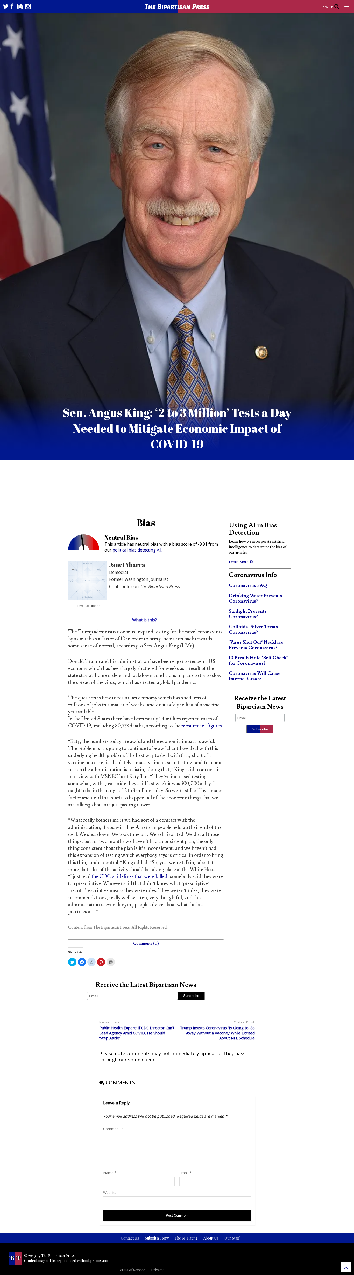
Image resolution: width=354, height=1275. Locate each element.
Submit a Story (157, 1238)
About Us (210, 1238)
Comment (113, 1128)
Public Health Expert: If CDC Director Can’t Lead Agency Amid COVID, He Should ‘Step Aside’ (136, 1032)
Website (110, 1192)
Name (110, 1172)
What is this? (144, 620)
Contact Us (130, 1238)
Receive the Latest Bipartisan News (146, 985)
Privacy (157, 1269)
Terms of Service (131, 1269)
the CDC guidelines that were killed (129, 876)
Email (185, 1172)
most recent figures (201, 726)
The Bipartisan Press (111, 927)
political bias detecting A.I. (137, 550)
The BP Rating (186, 1238)
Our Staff (231, 1238)
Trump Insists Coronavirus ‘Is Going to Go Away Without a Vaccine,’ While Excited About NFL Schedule (217, 1032)
